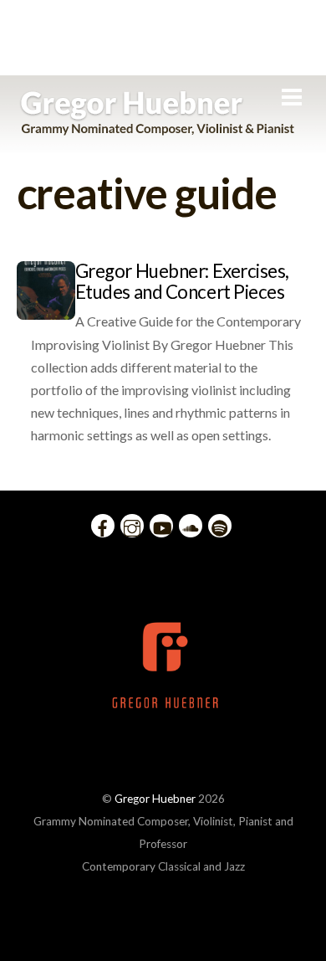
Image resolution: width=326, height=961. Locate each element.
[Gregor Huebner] (157, 127)
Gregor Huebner (155, 798)
